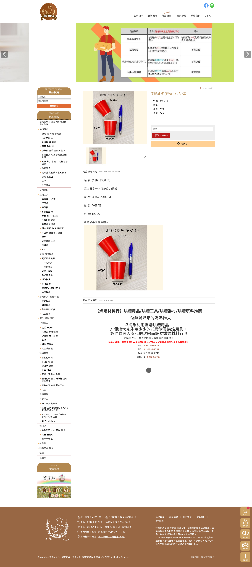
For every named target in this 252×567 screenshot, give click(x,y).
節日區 (43, 426)
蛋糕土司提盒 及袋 (51, 374)
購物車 (246, 511)
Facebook (206, 5)
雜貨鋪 (43, 443)
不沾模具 (48, 263)
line (212, 5)
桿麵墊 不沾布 (49, 199)
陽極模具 (48, 267)
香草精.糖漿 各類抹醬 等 (54, 150)
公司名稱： (114, 517)
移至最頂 (245, 560)
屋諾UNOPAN (48, 421)
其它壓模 (46, 313)
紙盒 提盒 (46, 370)
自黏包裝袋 (47, 357)
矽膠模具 (44, 323)
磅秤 (44, 237)
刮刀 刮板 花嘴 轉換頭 (53, 228)
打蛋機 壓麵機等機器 (52, 232)
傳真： (83, 527)
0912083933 (153, 357)
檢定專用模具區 (49, 403)
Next (247, 54)
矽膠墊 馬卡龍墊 (50, 336)
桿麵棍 (45, 207)
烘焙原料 (44, 129)
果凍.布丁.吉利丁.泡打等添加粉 (55, 162)
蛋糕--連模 (47, 271)
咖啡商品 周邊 (47, 448)
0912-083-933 (151, 345)
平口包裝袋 (47, 362)
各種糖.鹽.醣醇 (49, 142)
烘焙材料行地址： (89, 536)
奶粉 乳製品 (47, 177)
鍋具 (42, 453)
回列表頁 (148, 370)
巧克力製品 (47, 138)
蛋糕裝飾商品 (48, 241)
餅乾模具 (46, 301)
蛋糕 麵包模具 (47, 254)
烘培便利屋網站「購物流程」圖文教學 (54, 123)
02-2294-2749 (151, 349)
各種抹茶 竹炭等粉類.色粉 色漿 (54, 156)
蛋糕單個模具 (48, 258)
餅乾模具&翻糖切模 (49, 296)
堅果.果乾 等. (48, 146)
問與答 (184, 143)
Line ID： (113, 527)
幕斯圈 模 (46, 283)
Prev (4, 54)
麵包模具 (46, 279)
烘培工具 (44, 194)
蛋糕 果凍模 (47, 327)
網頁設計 (194, 557)
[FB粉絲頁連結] (54, 492)
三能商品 (44, 399)
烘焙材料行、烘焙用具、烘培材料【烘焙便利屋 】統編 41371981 (49, 12)
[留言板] (54, 478)
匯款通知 (245, 548)
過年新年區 (47, 439)
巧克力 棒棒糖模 (50, 332)
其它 (44, 249)
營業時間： (86, 532)
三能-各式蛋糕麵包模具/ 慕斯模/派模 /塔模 (55, 409)
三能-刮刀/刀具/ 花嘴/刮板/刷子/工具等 (54, 415)
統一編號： (86, 517)
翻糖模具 (46, 305)
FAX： (141, 353)
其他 (44, 181)
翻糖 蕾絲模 (47, 344)
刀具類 (45, 245)
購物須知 (245, 537)
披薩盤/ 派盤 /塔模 (51, 288)
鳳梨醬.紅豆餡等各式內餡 (54, 172)
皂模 (44, 340)
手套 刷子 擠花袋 (50, 216)
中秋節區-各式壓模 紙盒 (53, 430)
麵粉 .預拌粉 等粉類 (51, 134)
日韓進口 (44, 190)
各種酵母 (46, 168)
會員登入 (245, 526)
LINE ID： (142, 357)
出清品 (43, 458)
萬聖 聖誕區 (47, 434)
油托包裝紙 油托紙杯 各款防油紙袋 (54, 380)
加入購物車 (163, 135)
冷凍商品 (46, 185)
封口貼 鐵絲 (47, 366)
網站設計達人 (208, 557)
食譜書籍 (44, 394)
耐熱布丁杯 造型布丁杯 (53, 385)
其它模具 (46, 292)
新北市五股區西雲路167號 (111, 536)
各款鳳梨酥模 (48, 309)
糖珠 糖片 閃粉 (47, 318)
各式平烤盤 (47, 275)
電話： (83, 522)
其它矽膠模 (47, 348)
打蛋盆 (45, 203)
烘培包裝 (44, 353)
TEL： (141, 345)
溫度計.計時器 (49, 224)
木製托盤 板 (47, 211)
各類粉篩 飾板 (49, 220)
